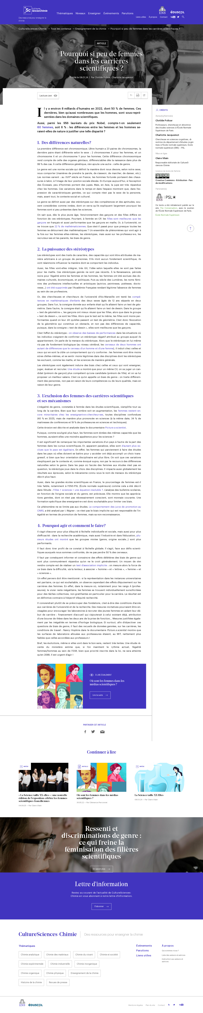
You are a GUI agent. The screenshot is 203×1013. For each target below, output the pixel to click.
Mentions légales (135, 1005)
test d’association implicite (91, 565)
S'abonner (99, 906)
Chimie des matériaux (57, 955)
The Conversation (168, 208)
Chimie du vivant (84, 955)
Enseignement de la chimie (90, 29)
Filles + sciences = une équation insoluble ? (78, 490)
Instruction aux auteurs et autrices (172, 960)
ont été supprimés (57, 288)
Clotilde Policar (102, 77)
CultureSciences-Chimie (32, 29)
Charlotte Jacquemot (122, 77)
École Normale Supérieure (167, 215)
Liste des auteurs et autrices (173, 955)
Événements (111, 13)
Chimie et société (109, 955)
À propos (153, 17)
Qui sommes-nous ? (170, 951)
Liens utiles (141, 17)
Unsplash (40, 86)
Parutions (127, 13)
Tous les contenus (61, 29)
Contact (164, 17)
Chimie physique (55, 973)
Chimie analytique (30, 955)
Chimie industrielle (60, 964)
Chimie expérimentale (32, 964)
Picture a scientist (115, 428)
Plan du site (150, 1005)
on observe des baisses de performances (92, 333)
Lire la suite (98, 695)
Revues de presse (58, 982)
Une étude (74, 369)
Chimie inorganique (87, 964)
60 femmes (45, 127)
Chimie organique (30, 973)
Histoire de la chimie (31, 982)
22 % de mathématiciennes (70, 226)
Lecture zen (45, 96)
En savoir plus (99, 869)
